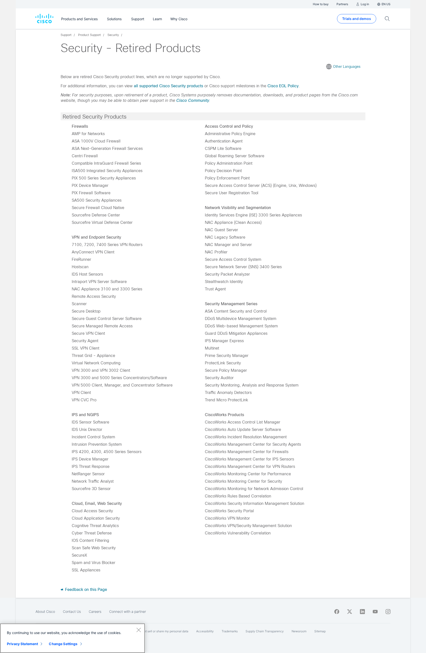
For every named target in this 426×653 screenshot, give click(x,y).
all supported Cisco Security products (168, 86)
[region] (72, 638)
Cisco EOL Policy (283, 86)
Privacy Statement (22, 644)
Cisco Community (192, 100)
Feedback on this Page (85, 589)
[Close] (138, 629)
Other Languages (346, 67)
